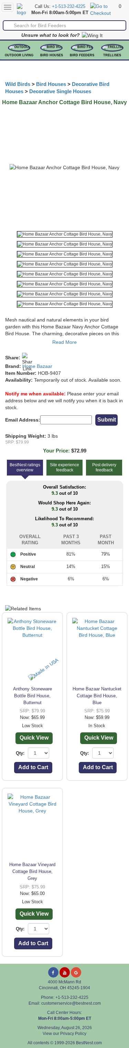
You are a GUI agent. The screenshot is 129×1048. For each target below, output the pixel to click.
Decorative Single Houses (60, 91)
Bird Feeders (82, 55)
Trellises (112, 55)
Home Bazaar (37, 366)
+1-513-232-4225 (68, 6)
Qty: (20, 753)
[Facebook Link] (53, 972)
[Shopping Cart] (103, 9)
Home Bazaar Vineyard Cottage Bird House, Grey (32, 871)
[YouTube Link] (65, 972)
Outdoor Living (19, 55)
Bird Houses (51, 55)
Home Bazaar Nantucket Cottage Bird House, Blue (97, 695)
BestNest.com (89, 1042)
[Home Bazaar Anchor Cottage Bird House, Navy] (64, 234)
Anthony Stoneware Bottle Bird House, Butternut (32, 695)
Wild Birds (17, 84)
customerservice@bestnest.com (71, 1003)
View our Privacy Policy (64, 1033)
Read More (64, 342)
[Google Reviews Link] (76, 972)
